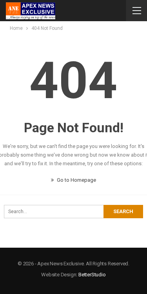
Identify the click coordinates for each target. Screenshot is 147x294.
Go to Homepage (76, 180)
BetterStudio (92, 275)
